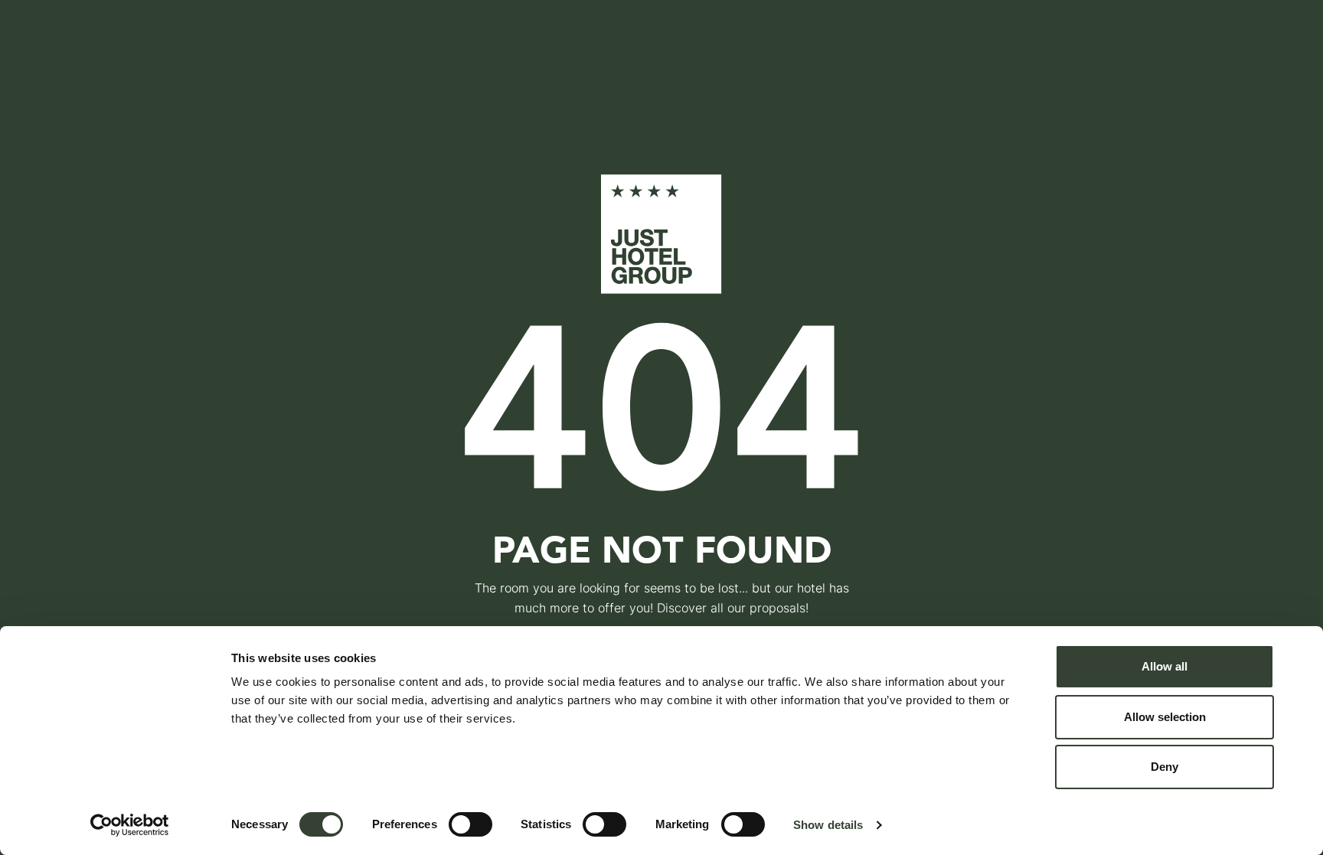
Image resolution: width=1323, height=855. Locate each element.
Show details (828, 824)
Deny (1164, 766)
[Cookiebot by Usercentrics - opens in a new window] (130, 825)
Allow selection (1165, 716)
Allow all (1164, 666)
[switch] (470, 824)
